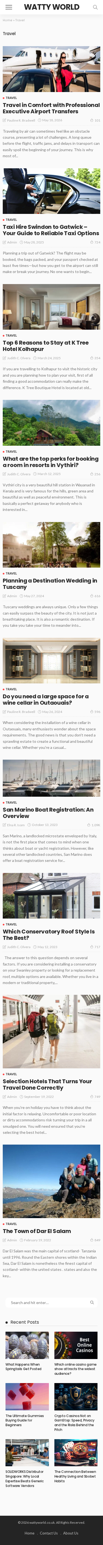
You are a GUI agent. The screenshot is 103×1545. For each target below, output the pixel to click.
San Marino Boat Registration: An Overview (48, 813)
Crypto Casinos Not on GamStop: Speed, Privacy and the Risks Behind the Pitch (74, 1422)
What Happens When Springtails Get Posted (23, 1366)
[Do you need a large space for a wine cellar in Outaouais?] (51, 661)
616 (97, 596)
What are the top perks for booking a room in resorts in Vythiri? (51, 462)
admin (12, 242)
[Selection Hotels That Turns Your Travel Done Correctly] (51, 1031)
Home (7, 20)
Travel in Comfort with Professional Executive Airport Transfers (51, 108)
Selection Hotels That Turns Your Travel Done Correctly (47, 1084)
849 (97, 1240)
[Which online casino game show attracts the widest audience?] (76, 1345)
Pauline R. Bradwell (21, 120)
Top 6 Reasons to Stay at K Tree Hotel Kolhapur (46, 346)
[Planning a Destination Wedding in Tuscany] (51, 545)
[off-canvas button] (8, 7)
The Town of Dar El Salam (37, 1231)
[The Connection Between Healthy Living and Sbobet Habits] (76, 1452)
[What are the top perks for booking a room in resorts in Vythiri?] (51, 423)
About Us (70, 1533)
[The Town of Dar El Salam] (51, 1181)
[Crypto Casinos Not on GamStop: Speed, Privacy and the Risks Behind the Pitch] (76, 1396)
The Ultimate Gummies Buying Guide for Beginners (24, 1420)
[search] (95, 7)
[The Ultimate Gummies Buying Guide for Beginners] (27, 1396)
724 (97, 242)
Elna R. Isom (16, 825)
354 (97, 358)
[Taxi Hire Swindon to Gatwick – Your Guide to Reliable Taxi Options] (51, 191)
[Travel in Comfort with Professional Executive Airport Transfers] (51, 69)
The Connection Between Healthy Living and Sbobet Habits (75, 1476)
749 (97, 1097)
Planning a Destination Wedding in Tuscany (50, 584)
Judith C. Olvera (18, 358)
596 (97, 712)
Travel (11, 97)
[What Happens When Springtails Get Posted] (27, 1345)
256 (97, 474)
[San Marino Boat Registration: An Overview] (51, 778)
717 (97, 947)
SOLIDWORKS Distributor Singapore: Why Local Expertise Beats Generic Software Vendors (24, 1478)
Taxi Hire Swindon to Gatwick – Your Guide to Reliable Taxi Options (51, 230)
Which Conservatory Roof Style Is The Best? (48, 935)
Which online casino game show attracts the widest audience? (75, 1369)
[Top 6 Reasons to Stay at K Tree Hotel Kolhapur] (51, 307)
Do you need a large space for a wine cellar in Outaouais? (46, 700)
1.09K (95, 825)
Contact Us (49, 1533)
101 (97, 120)
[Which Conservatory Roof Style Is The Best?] (51, 896)
